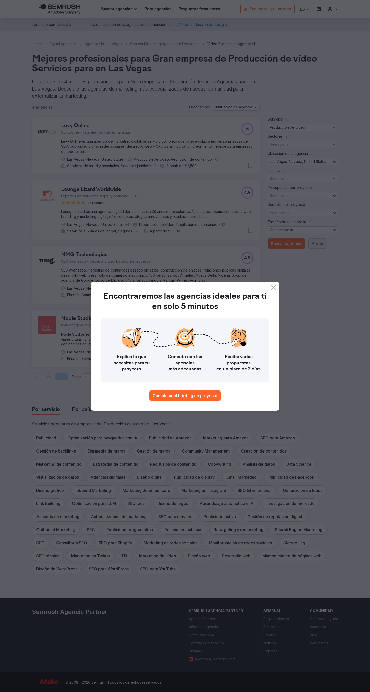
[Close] (273, 288)
